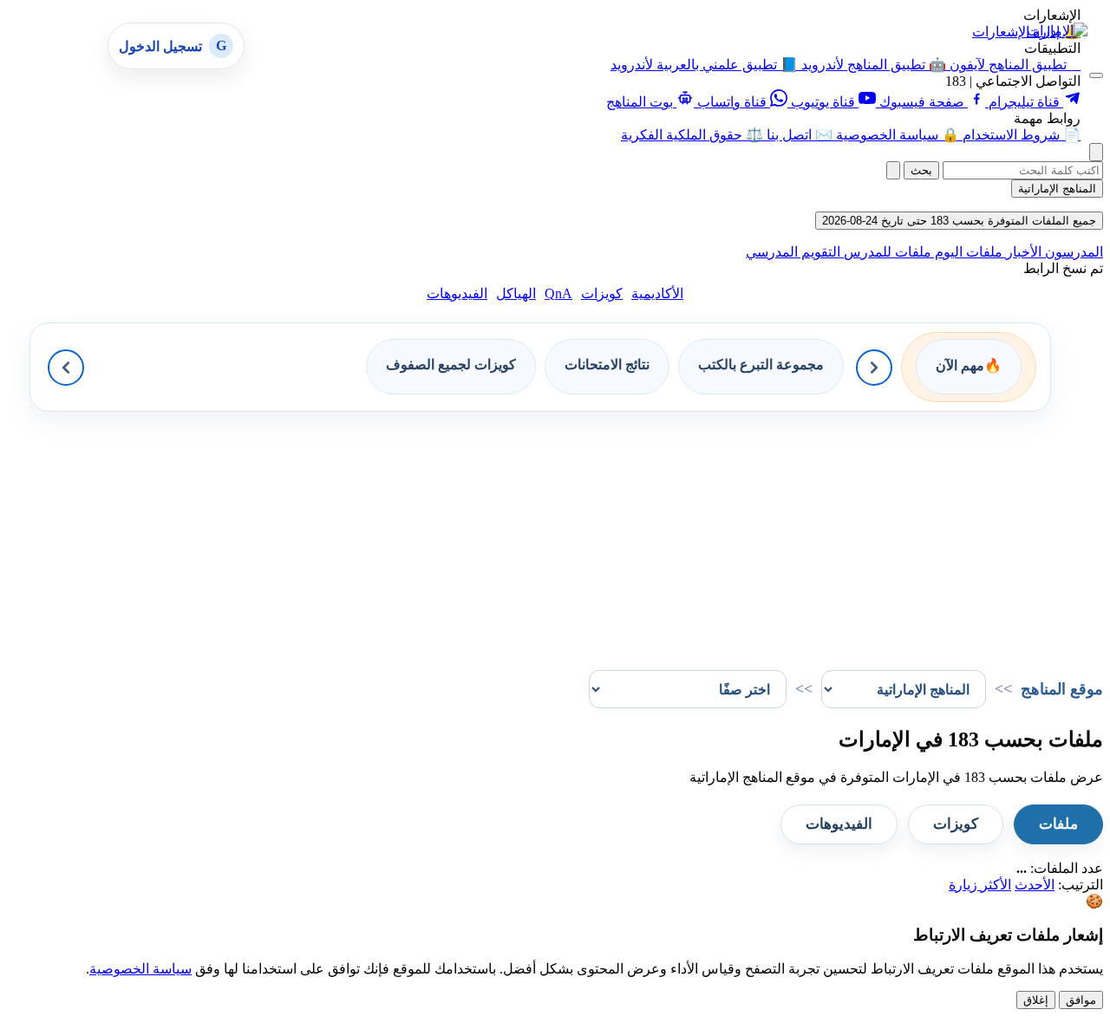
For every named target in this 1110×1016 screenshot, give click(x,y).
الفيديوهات (457, 293)
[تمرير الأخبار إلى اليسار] (66, 367)
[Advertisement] (582, 533)
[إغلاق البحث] (893, 170)
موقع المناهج (1062, 689)
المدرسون (1072, 251)
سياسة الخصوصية (140, 968)
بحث (921, 170)
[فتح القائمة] (1096, 75)
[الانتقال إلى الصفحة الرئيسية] (1057, 31)
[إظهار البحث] (1096, 152)
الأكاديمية (657, 293)
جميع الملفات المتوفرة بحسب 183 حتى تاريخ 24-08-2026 (959, 220)
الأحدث (1034, 884)
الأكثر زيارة (980, 884)
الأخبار (1021, 251)
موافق (1081, 999)
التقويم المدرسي (793, 251)
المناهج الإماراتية (1057, 188)
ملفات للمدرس (885, 251)
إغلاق (1035, 999)
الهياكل (516, 293)
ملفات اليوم (966, 251)
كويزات (602, 293)
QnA (558, 293)
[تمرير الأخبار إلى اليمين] (874, 367)
